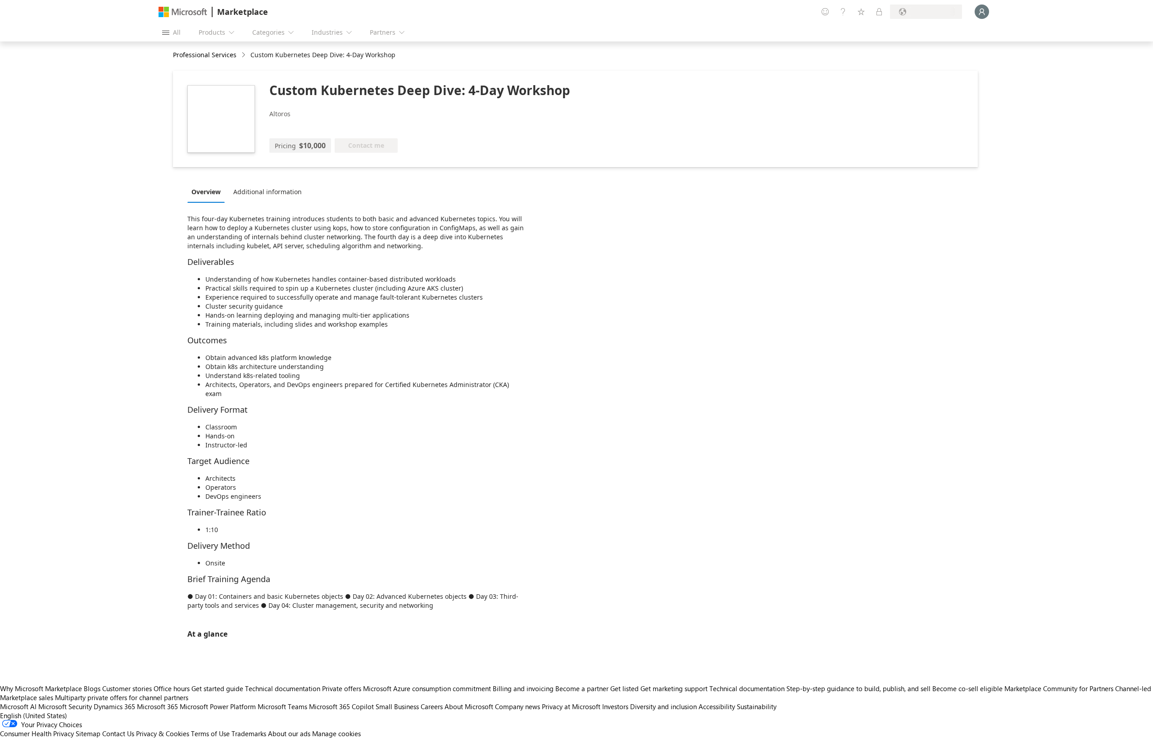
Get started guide (217, 688)
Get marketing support (674, 688)
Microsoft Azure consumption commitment (428, 688)
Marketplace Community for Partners (1058, 688)
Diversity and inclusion (663, 706)
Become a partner (581, 688)
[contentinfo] (244, 55)
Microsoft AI (18, 706)
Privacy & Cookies (162, 733)
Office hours (172, 688)
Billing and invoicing (523, 688)
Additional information (267, 191)
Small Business (397, 706)
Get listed (624, 688)
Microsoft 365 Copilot (341, 706)
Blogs (92, 688)
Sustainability (756, 706)
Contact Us (118, 733)
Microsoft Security (65, 706)
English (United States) (33, 715)
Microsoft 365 (157, 706)
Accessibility (717, 706)
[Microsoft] (183, 12)
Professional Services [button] (204, 54)
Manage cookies (336, 733)
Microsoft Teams (282, 706)
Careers (432, 706)
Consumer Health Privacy (37, 733)
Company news (517, 706)
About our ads (289, 733)
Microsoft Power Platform (218, 706)
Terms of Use (210, 733)
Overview (206, 191)
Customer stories (127, 688)
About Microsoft (469, 706)
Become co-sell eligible (967, 688)
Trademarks (249, 733)
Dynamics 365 (114, 706)
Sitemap (88, 733)
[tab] (208, 191)
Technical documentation (282, 688)
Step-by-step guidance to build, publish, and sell (858, 688)
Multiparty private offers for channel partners (121, 697)
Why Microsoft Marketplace (41, 688)
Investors (615, 706)
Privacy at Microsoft (571, 706)
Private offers (341, 688)
